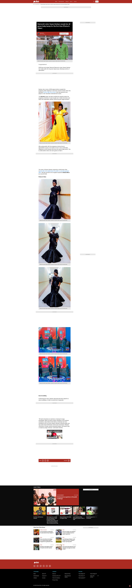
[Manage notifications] (130, 586)
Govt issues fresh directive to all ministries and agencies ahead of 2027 (68, 548)
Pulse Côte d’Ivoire (92, 576)
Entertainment (61, 1)
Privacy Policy (55, 579)
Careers (75, 1)
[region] (66, 515)
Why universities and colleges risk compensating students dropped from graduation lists (46, 540)
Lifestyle (66, 1)
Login (97, 1)
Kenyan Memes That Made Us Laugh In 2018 (65, 517)
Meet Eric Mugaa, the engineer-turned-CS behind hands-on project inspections (69, 533)
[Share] (71, 34)
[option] (40, 516)
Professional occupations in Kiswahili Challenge (67, 497)
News (56, 1)
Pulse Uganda (81, 577)
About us (54, 573)
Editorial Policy (67, 573)
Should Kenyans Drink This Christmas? (91, 517)
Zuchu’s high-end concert (49, 92)
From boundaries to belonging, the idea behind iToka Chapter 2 (46, 532)
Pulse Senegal (93, 573)
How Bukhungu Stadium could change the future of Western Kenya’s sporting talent (68, 540)
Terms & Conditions (56, 577)
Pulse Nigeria (81, 573)
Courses (43, 577)
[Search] (94, 1)
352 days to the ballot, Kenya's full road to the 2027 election (46, 547)
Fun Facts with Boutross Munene (38, 517)
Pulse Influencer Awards (68, 576)
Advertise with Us (55, 575)
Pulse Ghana (81, 575)
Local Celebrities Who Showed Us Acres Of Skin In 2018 (79, 518)
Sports (71, 1)
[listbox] (66, 515)
